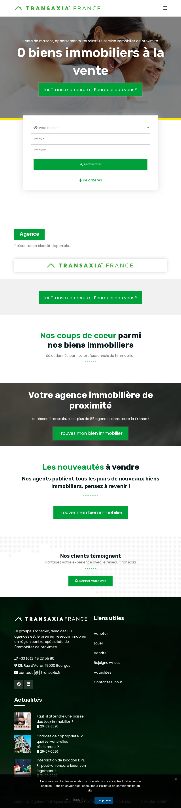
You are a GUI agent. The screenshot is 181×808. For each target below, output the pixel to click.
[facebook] (18, 684)
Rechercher (92, 164)
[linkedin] (28, 684)
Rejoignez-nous (107, 662)
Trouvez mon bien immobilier (90, 433)
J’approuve (104, 800)
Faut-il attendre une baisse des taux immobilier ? (60, 719)
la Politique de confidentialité (116, 785)
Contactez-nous (108, 682)
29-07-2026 (48, 752)
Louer (98, 643)
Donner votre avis (92, 581)
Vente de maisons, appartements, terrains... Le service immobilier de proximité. (90, 40)
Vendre (100, 652)
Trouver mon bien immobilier (91, 512)
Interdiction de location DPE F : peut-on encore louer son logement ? (61, 765)
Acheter (101, 633)
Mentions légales (79, 800)
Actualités (102, 672)
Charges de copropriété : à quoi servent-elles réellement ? (60, 741)
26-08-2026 (48, 726)
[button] (90, 127)
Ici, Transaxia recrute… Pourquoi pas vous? (90, 89)
